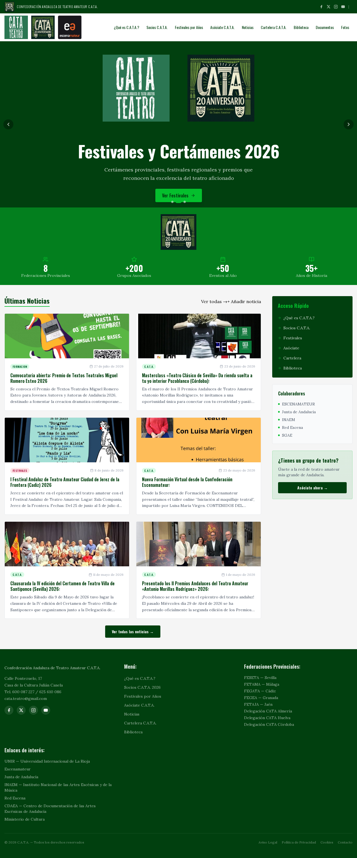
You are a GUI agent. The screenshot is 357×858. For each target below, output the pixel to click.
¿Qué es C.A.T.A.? (126, 27)
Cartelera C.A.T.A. (273, 27)
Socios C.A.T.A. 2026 (142, 687)
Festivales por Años (189, 27)
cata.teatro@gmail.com (25, 698)
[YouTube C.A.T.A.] (343, 7)
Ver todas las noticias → (133, 631)
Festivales (292, 337)
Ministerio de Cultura (24, 819)
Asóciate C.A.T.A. (222, 27)
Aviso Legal (268, 842)
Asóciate (175, 191)
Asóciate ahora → (312, 487)
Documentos (325, 27)
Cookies (326, 842)
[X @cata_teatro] (329, 7)
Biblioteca (301, 27)
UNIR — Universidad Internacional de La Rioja (47, 761)
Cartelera (292, 358)
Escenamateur (17, 769)
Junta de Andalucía (21, 776)
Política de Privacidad (299, 842)
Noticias (248, 27)
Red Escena (14, 798)
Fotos (345, 27)
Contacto (345, 842)
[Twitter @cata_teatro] (21, 710)
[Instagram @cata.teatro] (336, 7)
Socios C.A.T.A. (157, 27)
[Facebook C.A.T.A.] (321, 7)
